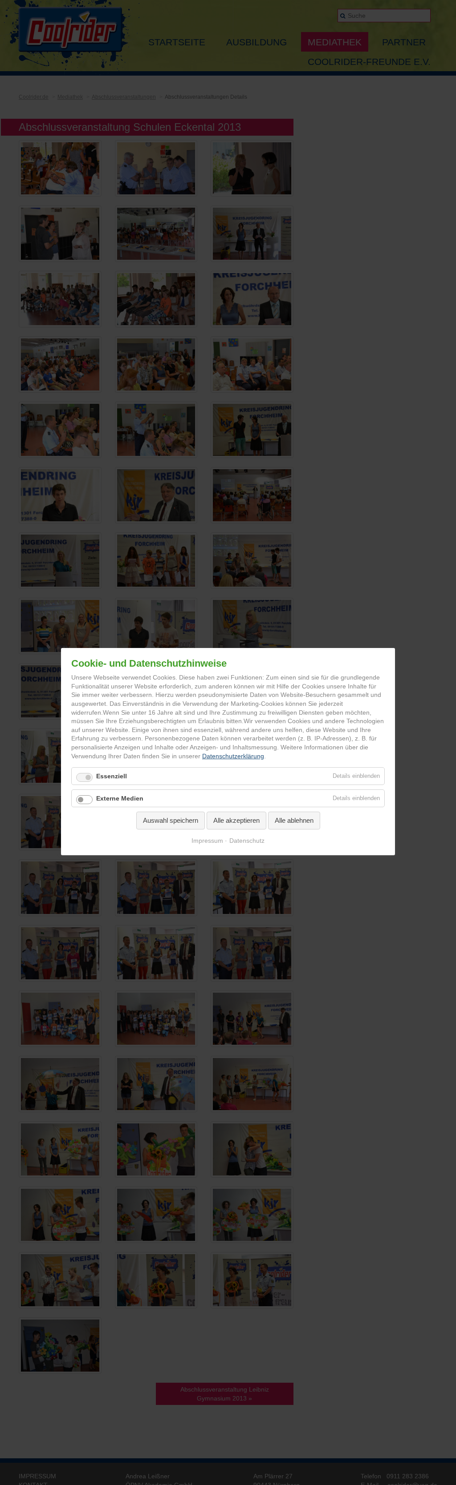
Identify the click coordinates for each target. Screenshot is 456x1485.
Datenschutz (247, 840)
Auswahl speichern (170, 820)
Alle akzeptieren (236, 820)
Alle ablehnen (294, 820)
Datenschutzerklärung (233, 755)
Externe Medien (119, 798)
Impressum (207, 840)
